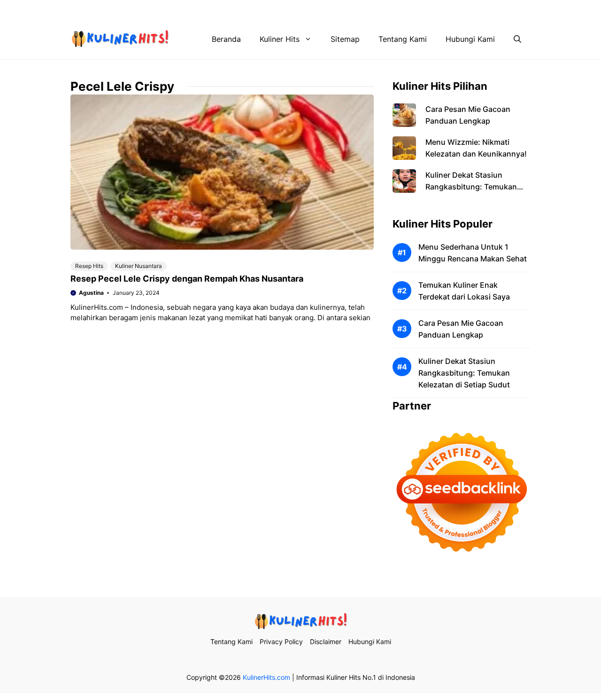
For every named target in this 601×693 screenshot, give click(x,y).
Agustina (91, 292)
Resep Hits (89, 265)
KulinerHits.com (266, 677)
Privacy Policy (384, 9)
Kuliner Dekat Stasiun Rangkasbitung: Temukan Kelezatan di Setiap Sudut (471, 186)
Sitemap (345, 39)
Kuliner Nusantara (138, 265)
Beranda (226, 39)
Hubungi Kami (491, 9)
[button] (517, 39)
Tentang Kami (326, 9)
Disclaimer (438, 9)
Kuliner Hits (280, 39)
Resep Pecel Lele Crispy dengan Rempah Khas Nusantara (186, 279)
